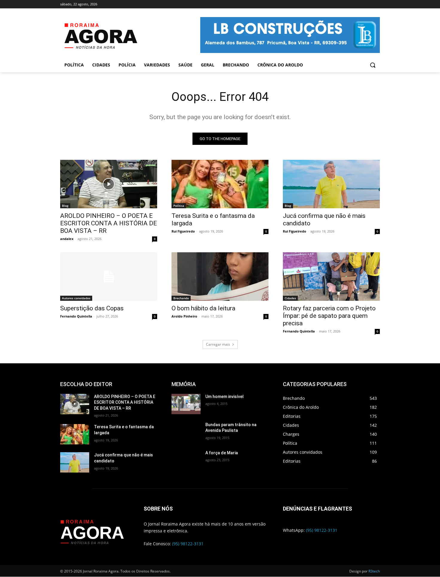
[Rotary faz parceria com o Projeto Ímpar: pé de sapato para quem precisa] (331, 276)
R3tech (374, 571)
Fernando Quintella (76, 316)
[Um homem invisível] (186, 404)
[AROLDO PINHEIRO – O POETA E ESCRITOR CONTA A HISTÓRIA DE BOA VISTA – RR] (108, 184)
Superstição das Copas (92, 308)
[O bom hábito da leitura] (220, 276)
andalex (66, 238)
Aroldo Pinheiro (184, 316)
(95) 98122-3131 (188, 543)
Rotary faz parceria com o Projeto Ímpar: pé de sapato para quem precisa (329, 316)
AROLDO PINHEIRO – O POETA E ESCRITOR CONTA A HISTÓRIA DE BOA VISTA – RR (108, 223)
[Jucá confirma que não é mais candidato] (331, 184)
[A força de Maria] (186, 460)
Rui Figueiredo (183, 231)
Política (178, 206)
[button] (372, 65)
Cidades (290, 298)
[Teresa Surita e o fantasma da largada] (220, 184)
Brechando (181, 298)
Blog (65, 206)
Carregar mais (218, 344)
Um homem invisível (224, 396)
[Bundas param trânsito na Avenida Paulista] (186, 432)
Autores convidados (76, 298)
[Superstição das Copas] (108, 276)
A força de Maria (221, 452)
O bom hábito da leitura (203, 308)
